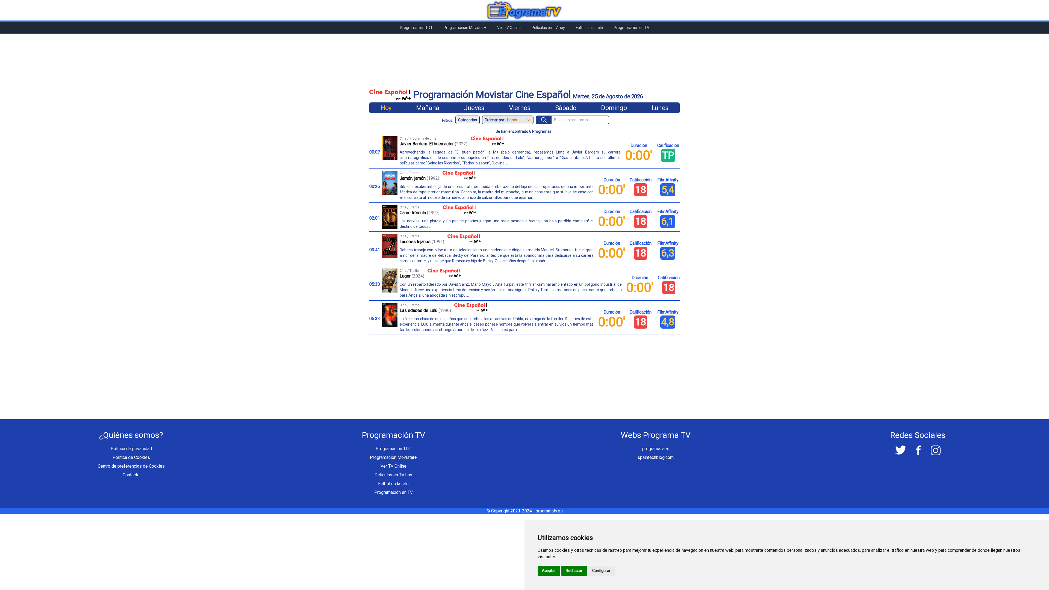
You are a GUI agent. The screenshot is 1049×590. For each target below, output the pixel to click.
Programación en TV (631, 27)
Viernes (519, 108)
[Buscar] (544, 120)
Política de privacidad (131, 448)
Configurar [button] (601, 570)
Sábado (565, 108)
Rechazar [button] (574, 570)
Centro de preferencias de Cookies (131, 466)
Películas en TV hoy (548, 27)
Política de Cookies (131, 457)
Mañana (427, 108)
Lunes (660, 108)
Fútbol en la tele (589, 27)
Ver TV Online (509, 27)
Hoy (386, 108)
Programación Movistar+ (465, 27)
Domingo (614, 108)
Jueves (474, 108)
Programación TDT (416, 27)
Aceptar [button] (549, 570)
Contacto (131, 474)
